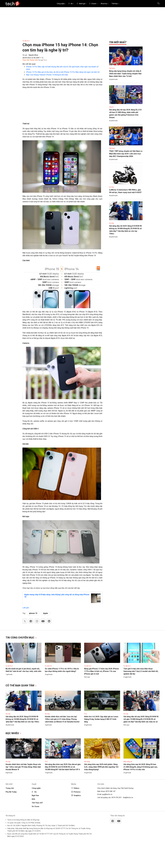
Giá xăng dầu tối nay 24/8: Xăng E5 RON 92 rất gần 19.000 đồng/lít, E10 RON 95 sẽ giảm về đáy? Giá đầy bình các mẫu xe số (140, 719)
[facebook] (31, 621)
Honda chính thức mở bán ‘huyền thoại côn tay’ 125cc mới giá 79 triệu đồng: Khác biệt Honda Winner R (23, 767)
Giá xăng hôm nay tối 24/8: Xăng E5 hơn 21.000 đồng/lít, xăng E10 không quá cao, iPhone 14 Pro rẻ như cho (140, 767)
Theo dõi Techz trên (30, 60)
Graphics (77, 795)
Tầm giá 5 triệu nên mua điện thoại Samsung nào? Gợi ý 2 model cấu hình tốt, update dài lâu (140, 671)
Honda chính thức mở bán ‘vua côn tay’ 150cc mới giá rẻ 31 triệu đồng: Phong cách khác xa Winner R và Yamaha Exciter (62, 719)
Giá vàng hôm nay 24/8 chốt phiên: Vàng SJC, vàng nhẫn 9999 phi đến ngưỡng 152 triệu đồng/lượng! (101, 767)
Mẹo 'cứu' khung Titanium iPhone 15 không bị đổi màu (47, 75)
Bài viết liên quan (29, 64)
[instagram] (37, 621)
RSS (33, 799)
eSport (111, 107)
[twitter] (24, 621)
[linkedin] (49, 621)
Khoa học (104, 3)
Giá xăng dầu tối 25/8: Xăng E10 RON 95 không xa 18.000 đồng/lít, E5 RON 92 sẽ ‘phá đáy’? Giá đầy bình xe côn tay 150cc (22, 719)
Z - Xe (70, 3)
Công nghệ (60, 3)
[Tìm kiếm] (157, 3)
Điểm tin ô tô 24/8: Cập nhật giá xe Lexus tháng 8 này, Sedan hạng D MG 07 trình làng (101, 719)
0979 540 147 (110, 791)
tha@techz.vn (128, 797)
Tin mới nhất (117, 42)
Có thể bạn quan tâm (20, 685)
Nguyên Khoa (33, 55)
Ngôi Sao (35, 795)
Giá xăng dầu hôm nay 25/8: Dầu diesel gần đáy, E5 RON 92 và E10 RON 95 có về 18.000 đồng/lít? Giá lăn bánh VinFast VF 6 (63, 767)
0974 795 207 (116, 797)
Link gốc (25, 608)
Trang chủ (10, 788)
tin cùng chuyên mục (20, 637)
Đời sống (87, 761)
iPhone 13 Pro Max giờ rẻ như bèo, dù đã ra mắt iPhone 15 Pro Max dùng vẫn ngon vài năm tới (63, 72)
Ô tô (85, 714)
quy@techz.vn (107, 794)
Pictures (77, 792)
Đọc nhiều (13, 733)
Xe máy (111, 187)
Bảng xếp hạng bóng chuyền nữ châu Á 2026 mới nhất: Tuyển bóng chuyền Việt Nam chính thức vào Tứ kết (125, 73)
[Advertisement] (62, 106)
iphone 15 (33, 613)
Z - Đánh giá (81, 3)
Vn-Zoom (35, 806)
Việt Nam (112, 68)
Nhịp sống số (127, 761)
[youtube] (43, 621)
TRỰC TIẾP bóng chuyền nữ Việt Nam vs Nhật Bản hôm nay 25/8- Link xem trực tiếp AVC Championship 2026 (125, 153)
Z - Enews (93, 3)
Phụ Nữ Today (11, 792)
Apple (45, 613)
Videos (76, 788)
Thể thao (114, 3)
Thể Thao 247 (37, 803)
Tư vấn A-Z (25, 41)
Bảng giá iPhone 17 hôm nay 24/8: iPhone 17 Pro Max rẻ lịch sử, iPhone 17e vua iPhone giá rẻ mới (101, 671)
